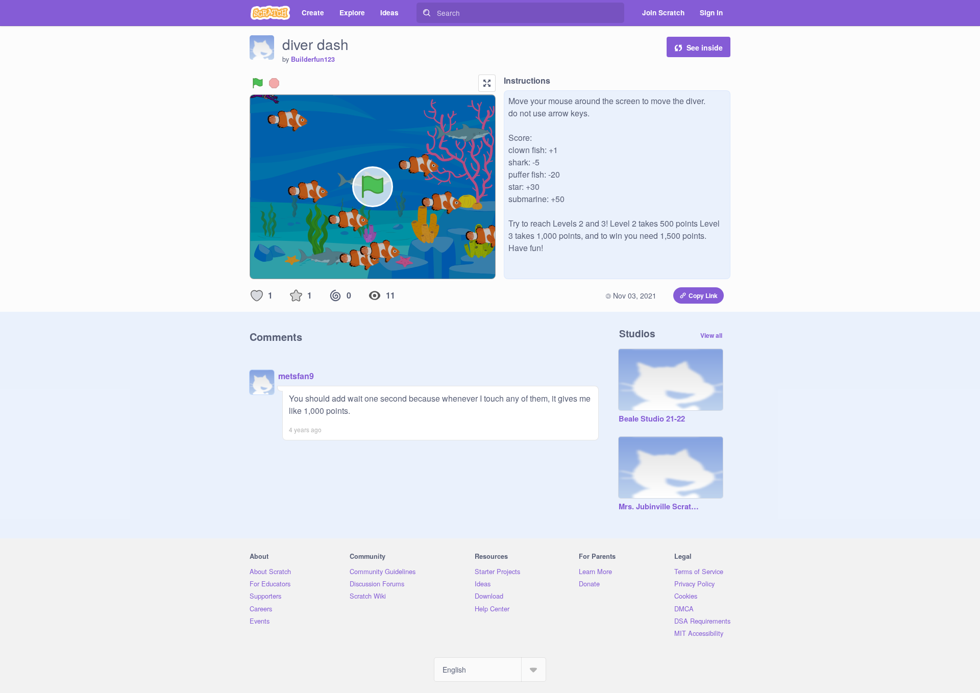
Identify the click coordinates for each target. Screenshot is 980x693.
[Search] (426, 13)
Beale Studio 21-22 (652, 419)
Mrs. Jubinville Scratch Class (660, 506)
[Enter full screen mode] (487, 83)
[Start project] (258, 83)
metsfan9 (296, 376)
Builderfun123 (313, 59)
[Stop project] (274, 83)
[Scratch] (270, 13)
